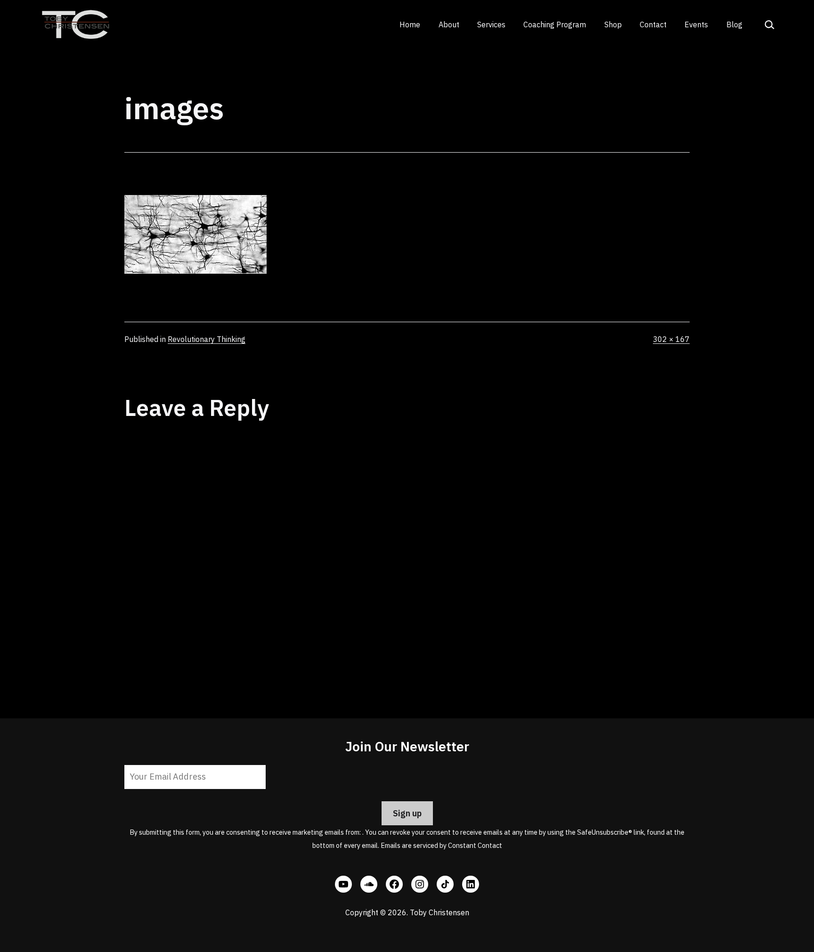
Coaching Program (554, 24)
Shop (613, 24)
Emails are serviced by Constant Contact (441, 845)
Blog (734, 24)
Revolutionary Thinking (206, 339)
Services (491, 24)
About (449, 24)
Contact (653, 24)
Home (409, 24)
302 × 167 (671, 339)
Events (696, 24)
